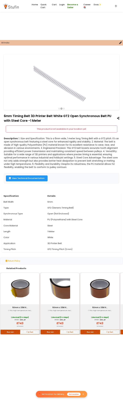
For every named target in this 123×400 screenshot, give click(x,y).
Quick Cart (43, 6)
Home (35, 4)
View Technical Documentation (28, 178)
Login (62, 4)
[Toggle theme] (116, 6)
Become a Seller (72, 6)
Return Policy (13, 260)
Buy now (10, 332)
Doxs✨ (97, 4)
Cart (54, 4)
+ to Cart (29, 332)
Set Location (74, 394)
